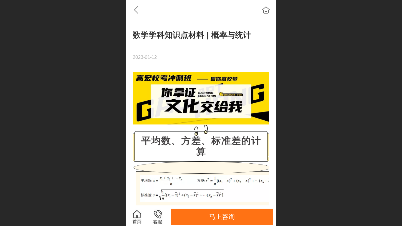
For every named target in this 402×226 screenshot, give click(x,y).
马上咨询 (222, 216)
